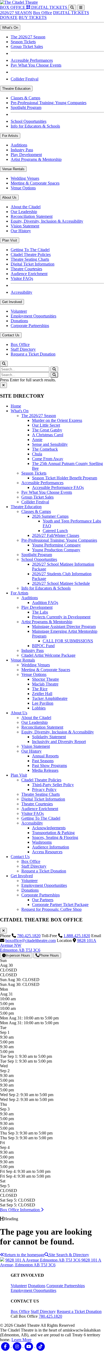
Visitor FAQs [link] (22, 278)
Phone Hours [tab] (49, 955)
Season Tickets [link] (23, 41)
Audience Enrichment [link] (29, 273)
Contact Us (20, 856)
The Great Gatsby (47, 430)
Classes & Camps (36, 511)
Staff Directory (33, 866)
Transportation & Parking (53, 832)
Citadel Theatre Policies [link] (31, 254)
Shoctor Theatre (45, 679)
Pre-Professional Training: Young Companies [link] (48, 102)
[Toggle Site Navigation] (81, 7)
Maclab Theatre (45, 684)
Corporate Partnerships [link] (30, 325)
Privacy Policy (44, 789)
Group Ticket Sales (37, 497)
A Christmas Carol (47, 434)
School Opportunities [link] (28, 121)
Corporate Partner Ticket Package (60, 904)
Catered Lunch (55, 530)
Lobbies (39, 708)
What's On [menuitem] (10, 28)
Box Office (42, 12)
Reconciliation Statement (42, 727)
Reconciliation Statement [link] (32, 216)
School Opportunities (39, 559)
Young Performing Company (56, 545)
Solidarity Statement (49, 736)
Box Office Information (20, 1209)
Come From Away (47, 458)
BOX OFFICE (13, 7)
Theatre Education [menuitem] (16, 89)
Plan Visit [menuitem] (9, 240)
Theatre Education (26, 506)
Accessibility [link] (21, 292)
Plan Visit (19, 775)
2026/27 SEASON (16, 12)
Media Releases (45, 770)
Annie (37, 439)
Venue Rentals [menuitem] (13, 169)
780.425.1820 (29, 935)
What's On (20, 411)
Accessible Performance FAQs (58, 487)
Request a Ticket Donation (43, 871)
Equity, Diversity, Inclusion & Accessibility (57, 732)
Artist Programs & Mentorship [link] (36, 159)
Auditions (29, 597)
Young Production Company (56, 550)
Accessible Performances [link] (32, 60)
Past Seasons (43, 760)
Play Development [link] (26, 154)
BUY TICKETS (33, 17)
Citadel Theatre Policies (41, 780)
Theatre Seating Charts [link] (30, 259)
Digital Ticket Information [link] (32, 264)
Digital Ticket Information (43, 799)
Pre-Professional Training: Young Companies (59, 540)
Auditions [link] (19, 145)
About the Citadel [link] (26, 207)
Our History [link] (21, 230)
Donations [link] (19, 321)
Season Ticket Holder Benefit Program (64, 478)
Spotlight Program (36, 554)
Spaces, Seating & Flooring (55, 837)
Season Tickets (33, 473)
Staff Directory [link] (23, 349)
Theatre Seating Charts (40, 794)
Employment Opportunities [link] (33, 316)
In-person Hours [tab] (18, 955)
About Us (19, 713)
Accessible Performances (42, 482)
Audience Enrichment (39, 808)
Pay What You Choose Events (46, 492)
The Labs (40, 612)
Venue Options (33, 674)
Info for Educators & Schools (46, 588)
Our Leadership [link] (24, 211)
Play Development (37, 607)
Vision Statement (35, 746)
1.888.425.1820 (76, 935)
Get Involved (22, 876)
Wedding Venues (35, 665)
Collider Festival (35, 502)
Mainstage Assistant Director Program (64, 626)
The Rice (39, 689)
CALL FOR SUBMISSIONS (68, 641)
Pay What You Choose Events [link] (36, 65)
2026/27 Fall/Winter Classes (55, 535)
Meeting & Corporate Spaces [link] (35, 183)
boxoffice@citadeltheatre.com (30, 940)
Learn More (21, 1339)
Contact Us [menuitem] (10, 335)
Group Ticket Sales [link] (27, 46)
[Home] (19, 2)
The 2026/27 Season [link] (28, 37)
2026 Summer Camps (50, 516)
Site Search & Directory (69, 1254)
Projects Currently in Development (61, 617)
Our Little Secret (46, 425)
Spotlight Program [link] (26, 107)
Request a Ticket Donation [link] (33, 354)
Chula (37, 454)
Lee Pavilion (42, 703)
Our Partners (42, 899)
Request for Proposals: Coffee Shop (51, 909)
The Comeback (45, 449)
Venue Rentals (23, 660)
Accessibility (32, 823)
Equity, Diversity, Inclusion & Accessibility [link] (47, 221)
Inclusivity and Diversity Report (59, 741)
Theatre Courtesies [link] (26, 269)
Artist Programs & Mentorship (46, 621)
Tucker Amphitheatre (49, 698)
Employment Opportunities (44, 885)
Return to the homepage (24, 1254)
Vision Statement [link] (25, 226)
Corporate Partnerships (40, 895)
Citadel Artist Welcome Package (48, 655)
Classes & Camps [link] (25, 98)
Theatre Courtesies (37, 804)
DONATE (9, 17)
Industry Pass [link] (22, 150)
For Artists (19, 593)
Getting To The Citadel (40, 818)
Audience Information (50, 847)
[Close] (3, 385)
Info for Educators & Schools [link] (35, 126)
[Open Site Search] (72, 7)
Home (16, 406)
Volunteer (29, 880)
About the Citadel (36, 717)
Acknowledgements (49, 828)
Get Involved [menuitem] (12, 302)
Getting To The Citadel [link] (30, 249)
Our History (31, 751)
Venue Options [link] (23, 188)
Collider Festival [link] (24, 79)
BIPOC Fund (43, 645)
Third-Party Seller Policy (53, 784)
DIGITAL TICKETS (71, 12)
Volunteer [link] (19, 311)
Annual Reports (45, 756)
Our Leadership (34, 722)
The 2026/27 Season (38, 415)
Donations (30, 890)
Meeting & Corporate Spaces (45, 669)
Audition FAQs (45, 602)
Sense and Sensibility (50, 444)
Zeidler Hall (42, 693)
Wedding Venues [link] (25, 178)
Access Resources (47, 852)
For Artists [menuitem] (10, 136)
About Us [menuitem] (9, 197)
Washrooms (42, 842)
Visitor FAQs (32, 813)
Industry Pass (32, 650)
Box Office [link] (20, 344)
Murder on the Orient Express (57, 420)
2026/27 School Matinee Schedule (61, 583)
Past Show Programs (49, 765)
